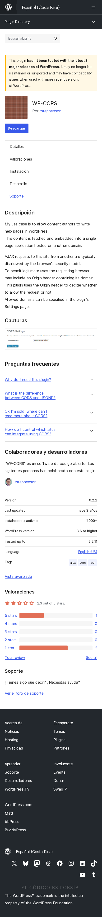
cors (82, 562)
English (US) (87, 552)
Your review (15, 657)
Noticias (12, 731)
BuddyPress (15, 830)
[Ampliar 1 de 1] (90, 334)
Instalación (19, 171)
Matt (9, 813)
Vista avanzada (18, 576)
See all (91, 657)
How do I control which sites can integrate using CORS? (30, 431)
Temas (59, 731)
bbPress (12, 821)
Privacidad (14, 748)
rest (92, 562)
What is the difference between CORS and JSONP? (30, 395)
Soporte (16, 196)
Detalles (17, 146)
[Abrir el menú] (94, 7)
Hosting (11, 739)
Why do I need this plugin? (28, 379)
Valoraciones (21, 159)
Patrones (61, 748)
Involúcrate (63, 763)
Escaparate (63, 722)
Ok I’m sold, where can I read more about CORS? (26, 413)
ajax (73, 562)
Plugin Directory (17, 22)
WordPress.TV (17, 789)
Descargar (16, 128)
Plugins (59, 739)
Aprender (12, 763)
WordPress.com (18, 804)
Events (59, 772)
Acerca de (14, 722)
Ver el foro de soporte (24, 693)
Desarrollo (18, 183)
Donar (58, 780)
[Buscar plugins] (55, 38)
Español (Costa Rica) (34, 851)
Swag (60, 789)
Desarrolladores (18, 780)
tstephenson (50, 111)
